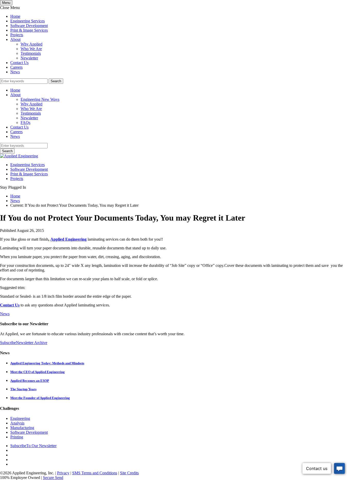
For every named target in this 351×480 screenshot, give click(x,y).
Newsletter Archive (31, 342)
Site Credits (129, 473)
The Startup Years (23, 389)
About (15, 39)
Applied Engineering (68, 239)
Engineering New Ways (40, 99)
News (15, 72)
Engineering (20, 418)
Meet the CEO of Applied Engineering (37, 372)
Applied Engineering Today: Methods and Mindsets (47, 363)
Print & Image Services (29, 30)
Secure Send (53, 477)
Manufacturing (22, 427)
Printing (16, 437)
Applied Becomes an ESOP (29, 381)
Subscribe (8, 342)
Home (15, 16)
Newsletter (29, 58)
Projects (16, 35)
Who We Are (31, 49)
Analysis (17, 423)
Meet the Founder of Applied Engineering (40, 398)
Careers (16, 67)
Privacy (63, 473)
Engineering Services (27, 21)
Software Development (29, 25)
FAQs (25, 122)
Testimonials (31, 53)
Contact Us (19, 62)
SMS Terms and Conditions (94, 473)
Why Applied (31, 44)
